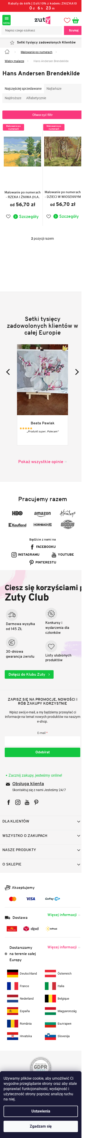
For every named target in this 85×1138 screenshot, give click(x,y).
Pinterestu (44, 575)
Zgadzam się (41, 1126)
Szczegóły (27, 220)
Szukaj (70, 30)
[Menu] (6, 20)
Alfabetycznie (36, 105)
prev (9, 376)
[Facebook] (8, 814)
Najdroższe (13, 105)
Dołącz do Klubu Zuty (27, 686)
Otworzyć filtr (40, 121)
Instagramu (44, 559)
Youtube (44, 567)
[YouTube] (27, 814)
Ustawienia (40, 1111)
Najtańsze (54, 95)
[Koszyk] (74, 20)
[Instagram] (18, 814)
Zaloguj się (41, 764)
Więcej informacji (58, 927)
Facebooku (44, 551)
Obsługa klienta (28, 796)
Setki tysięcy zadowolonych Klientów (44, 43)
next (72, 376)
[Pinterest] (36, 814)
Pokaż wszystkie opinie (39, 466)
